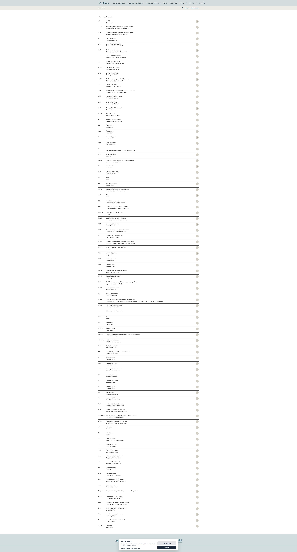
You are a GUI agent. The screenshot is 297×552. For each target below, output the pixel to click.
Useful (165, 3)
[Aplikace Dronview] (186, 3)
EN (202, 3)
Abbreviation (195, 8)
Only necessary (167, 543)
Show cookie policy (135, 548)
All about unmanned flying (153, 3)
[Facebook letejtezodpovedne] (196, 3)
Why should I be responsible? (135, 3)
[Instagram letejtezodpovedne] (190, 3)
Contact (182, 3)
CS (204, 3)
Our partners (173, 3)
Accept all (166, 547)
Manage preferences (125, 548)
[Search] (199, 3)
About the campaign (119, 3)
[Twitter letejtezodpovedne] (193, 3)
